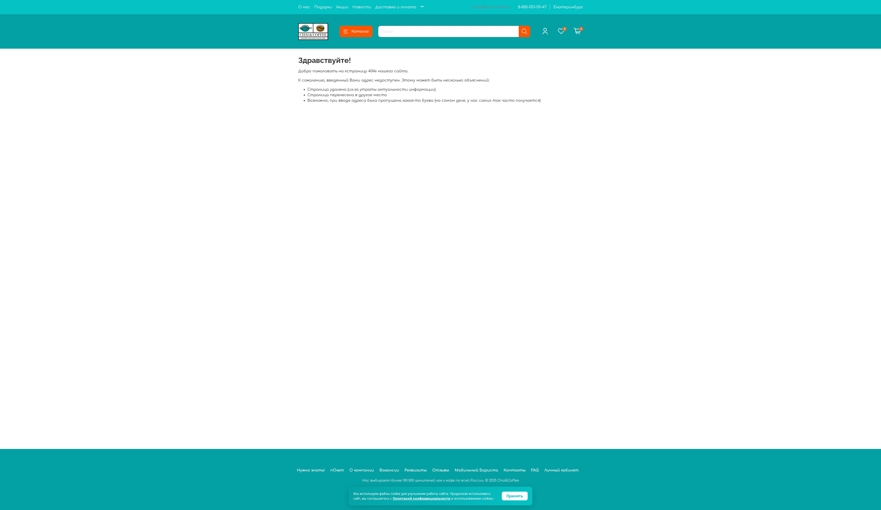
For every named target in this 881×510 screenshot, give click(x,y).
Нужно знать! (311, 470)
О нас (304, 7)
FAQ (535, 470)
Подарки (323, 7)
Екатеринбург (568, 7)
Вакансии (389, 470)
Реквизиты (415, 470)
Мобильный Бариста (476, 470)
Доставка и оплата (395, 7)
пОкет (337, 470)
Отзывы (440, 470)
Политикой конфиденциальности (421, 498)
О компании (361, 470)
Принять (514, 496)
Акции (342, 7)
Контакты (515, 470)
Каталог (360, 31)
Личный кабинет (561, 470)
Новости (361, 7)
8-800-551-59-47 (532, 7)
